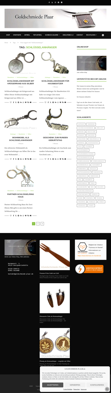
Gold (80, 146)
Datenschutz (76, 389)
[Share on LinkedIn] (21, 102)
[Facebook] (49, 2)
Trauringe (81, 201)
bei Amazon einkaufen (84, 97)
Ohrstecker (94, 176)
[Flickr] (61, 2)
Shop (8, 35)
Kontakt (80, 35)
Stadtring (89, 198)
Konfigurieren (97, 385)
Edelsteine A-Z (68, 35)
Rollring (100, 187)
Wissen (91, 205)
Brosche (81, 131)
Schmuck (95, 194)
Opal (79, 179)
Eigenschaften (93, 142)
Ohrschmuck (82, 176)
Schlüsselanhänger (85, 190)
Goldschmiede (83, 150)
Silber (80, 198)
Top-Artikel (37, 35)
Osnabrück (88, 179)
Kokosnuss (97, 172)
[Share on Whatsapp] (23, 102)
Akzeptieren (52, 385)
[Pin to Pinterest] (18, 102)
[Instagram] (55, 2)
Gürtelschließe (83, 161)
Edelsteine (82, 139)
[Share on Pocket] (25, 102)
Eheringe (81, 142)
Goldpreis (88, 146)
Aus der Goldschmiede (85, 128)
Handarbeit (96, 165)
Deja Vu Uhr (91, 131)
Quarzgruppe (82, 187)
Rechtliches (90, 35)
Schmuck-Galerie (51, 35)
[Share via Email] (30, 102)
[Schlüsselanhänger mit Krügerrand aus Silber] (21, 63)
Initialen (93, 168)
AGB (31, 386)
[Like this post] (10, 102)
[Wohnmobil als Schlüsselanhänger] (21, 119)
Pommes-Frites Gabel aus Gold (49, 273)
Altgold (81, 124)
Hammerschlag (83, 165)
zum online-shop (82, 72)
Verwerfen (75, 385)
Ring (92, 187)
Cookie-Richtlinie (67, 389)
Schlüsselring (83, 194)
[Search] (105, 42)
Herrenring (82, 168)
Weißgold (81, 205)
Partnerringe (82, 183)
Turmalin (92, 201)
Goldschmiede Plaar (85, 157)
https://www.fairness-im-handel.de (89, 256)
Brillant (100, 128)
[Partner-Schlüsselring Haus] (21, 176)
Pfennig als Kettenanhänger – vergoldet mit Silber (55, 361)
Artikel (27, 35)
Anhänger (91, 124)
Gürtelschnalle (98, 161)
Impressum (84, 389)
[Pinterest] (58, 2)
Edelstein (91, 135)
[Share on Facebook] (13, 102)
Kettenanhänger (84, 172)
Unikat (101, 201)
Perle (93, 183)
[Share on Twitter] (16, 102)
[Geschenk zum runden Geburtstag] (55, 119)
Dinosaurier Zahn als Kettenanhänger (51, 316)
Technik (99, 198)
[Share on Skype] (28, 102)
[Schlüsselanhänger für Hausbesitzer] (55, 63)
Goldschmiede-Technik (86, 154)
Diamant (81, 135)
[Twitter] (52, 2)
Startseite (17, 35)
